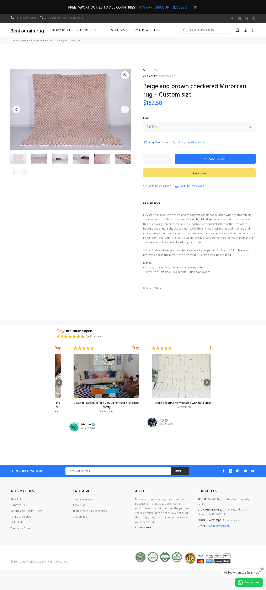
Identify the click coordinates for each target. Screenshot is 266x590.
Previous (16, 109)
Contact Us (17, 505)
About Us (16, 499)
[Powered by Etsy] (123, 348)
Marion (73, 424)
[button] (59, 382)
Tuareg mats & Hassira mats (90, 511)
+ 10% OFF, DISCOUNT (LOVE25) (161, 8)
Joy (149, 420)
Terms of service (20, 516)
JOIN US (180, 471)
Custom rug (80, 516)
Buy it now (199, 173)
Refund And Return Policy (26, 511)
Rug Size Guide (158, 142)
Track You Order (20, 528)
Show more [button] (94, 411)
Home (13, 41)
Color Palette (18, 522)
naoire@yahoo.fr (218, 526)
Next (125, 109)
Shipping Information (192, 142)
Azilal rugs (79, 505)
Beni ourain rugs (83, 499)
